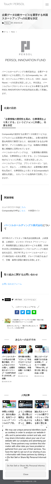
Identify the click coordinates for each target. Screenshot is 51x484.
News (7, 23)
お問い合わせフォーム (12, 284)
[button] (17, 312)
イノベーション (30, 300)
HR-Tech (18, 300)
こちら (23, 207)
